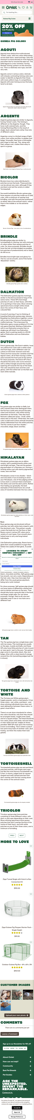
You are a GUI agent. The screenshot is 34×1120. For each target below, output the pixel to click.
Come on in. (7, 1092)
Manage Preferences (17, 1116)
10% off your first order (17, 2)
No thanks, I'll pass (17, 568)
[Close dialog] (32, 549)
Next (22, 835)
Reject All (17, 1112)
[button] (17, 1074)
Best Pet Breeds (9, 1070)
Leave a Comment (9, 1034)
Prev (12, 835)
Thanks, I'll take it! (17, 566)
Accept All (17, 1108)
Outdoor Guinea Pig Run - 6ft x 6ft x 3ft (17, 964)
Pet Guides (7, 1075)
